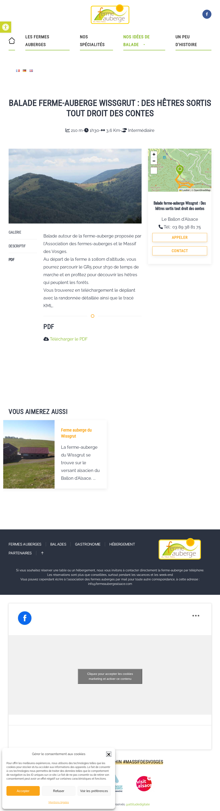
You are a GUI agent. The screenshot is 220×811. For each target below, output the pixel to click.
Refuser (58, 791)
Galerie (15, 232)
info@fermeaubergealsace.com (110, 584)
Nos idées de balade (136, 40)
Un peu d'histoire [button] (186, 40)
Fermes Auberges (25, 544)
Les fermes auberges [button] (37, 40)
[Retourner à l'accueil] (110, 14)
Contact (180, 250)
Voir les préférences (94, 791)
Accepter (23, 791)
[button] (5, 27)
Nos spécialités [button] (92, 40)
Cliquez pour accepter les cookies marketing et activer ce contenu (110, 676)
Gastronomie (88, 544)
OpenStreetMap (202, 190)
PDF (11, 259)
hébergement (122, 544)
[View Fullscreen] (154, 170)
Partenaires (20, 553)
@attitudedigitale (138, 804)
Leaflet (185, 190)
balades (58, 544)
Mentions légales (59, 802)
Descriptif (17, 246)
